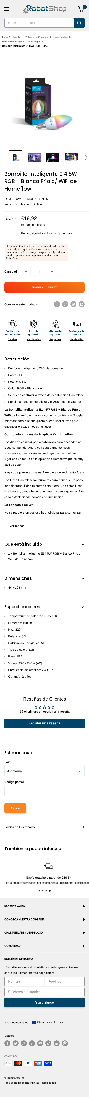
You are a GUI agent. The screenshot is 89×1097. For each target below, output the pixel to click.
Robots (16, 37)
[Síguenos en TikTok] (48, 1043)
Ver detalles (34, 339)
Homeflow (12, 199)
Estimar (15, 808)
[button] (86, 157)
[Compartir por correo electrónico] (82, 304)
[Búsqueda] (79, 23)
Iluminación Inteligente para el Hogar (21, 41)
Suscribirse (44, 1002)
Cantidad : (11, 271)
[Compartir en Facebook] (57, 304)
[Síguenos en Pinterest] (32, 1043)
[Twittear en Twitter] (73, 304)
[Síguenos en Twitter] (16, 1043)
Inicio (5, 37)
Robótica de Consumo (36, 37)
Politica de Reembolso (19, 827)
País (7, 762)
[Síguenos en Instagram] (24, 1043)
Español (53, 1022)
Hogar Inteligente (62, 37)
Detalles (12, 339)
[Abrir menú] (6, 9)
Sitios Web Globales (16, 1022)
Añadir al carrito (44, 287)
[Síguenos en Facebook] (7, 1043)
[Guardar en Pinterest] (65, 304)
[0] (81, 9)
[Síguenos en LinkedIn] (57, 1043)
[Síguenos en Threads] (65, 1043)
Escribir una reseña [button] (44, 723)
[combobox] (39, 23)
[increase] (52, 271)
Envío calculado (32, 233)
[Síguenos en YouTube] (40, 1043)
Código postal (14, 782)
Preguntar (55, 339)
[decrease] (25, 271)
